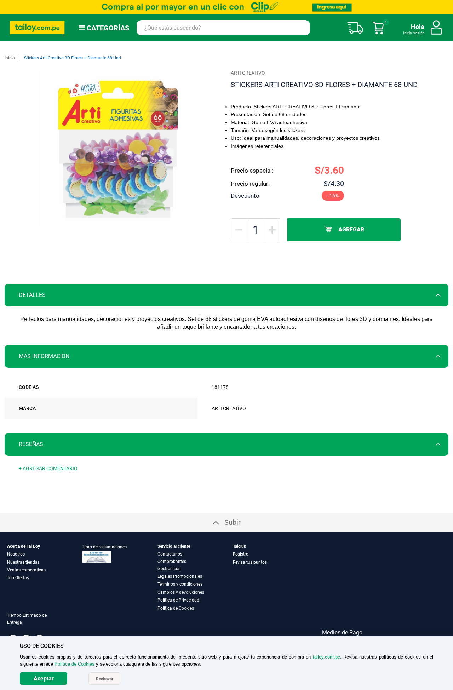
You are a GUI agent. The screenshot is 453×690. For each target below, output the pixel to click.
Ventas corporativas (26, 570)
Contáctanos (169, 554)
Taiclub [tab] (239, 546)
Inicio (10, 58)
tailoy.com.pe (326, 657)
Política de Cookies (175, 608)
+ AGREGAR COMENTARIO (48, 468)
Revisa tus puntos (250, 562)
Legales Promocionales (179, 576)
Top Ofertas (18, 577)
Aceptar (44, 678)
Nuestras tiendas (23, 562)
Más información (44, 356)
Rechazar (104, 679)
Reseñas (31, 444)
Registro (240, 554)
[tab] (226, 295)
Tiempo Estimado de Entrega (27, 619)
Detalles (32, 295)
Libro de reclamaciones (104, 547)
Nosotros (16, 554)
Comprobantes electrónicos (171, 565)
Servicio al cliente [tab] (173, 546)
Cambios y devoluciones (180, 592)
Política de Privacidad (178, 600)
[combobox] (223, 28)
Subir (232, 522)
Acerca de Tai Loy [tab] (23, 546)
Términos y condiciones (179, 584)
